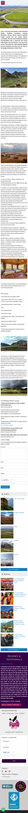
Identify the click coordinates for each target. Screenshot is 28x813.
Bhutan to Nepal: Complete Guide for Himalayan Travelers (19, 622)
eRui (8, 811)
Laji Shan (16, 554)
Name (2, 462)
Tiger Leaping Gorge (19, 498)
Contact (22, 713)
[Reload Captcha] (12, 479)
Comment (3, 447)
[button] (12, 480)
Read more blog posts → (14, 649)
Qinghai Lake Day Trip (7, 664)
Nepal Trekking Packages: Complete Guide (19, 608)
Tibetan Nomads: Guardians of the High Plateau (19, 636)
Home (3, 713)
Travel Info (10, 713)
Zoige (15, 526)
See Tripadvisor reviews (7, 425)
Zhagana (16, 540)
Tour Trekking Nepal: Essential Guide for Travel (19, 580)
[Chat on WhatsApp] (3, 810)
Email (2, 467)
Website (2, 473)
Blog (16, 713)
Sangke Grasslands (19, 512)
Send (14, 761)
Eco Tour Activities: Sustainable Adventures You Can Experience (20, 594)
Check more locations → (14, 569)
